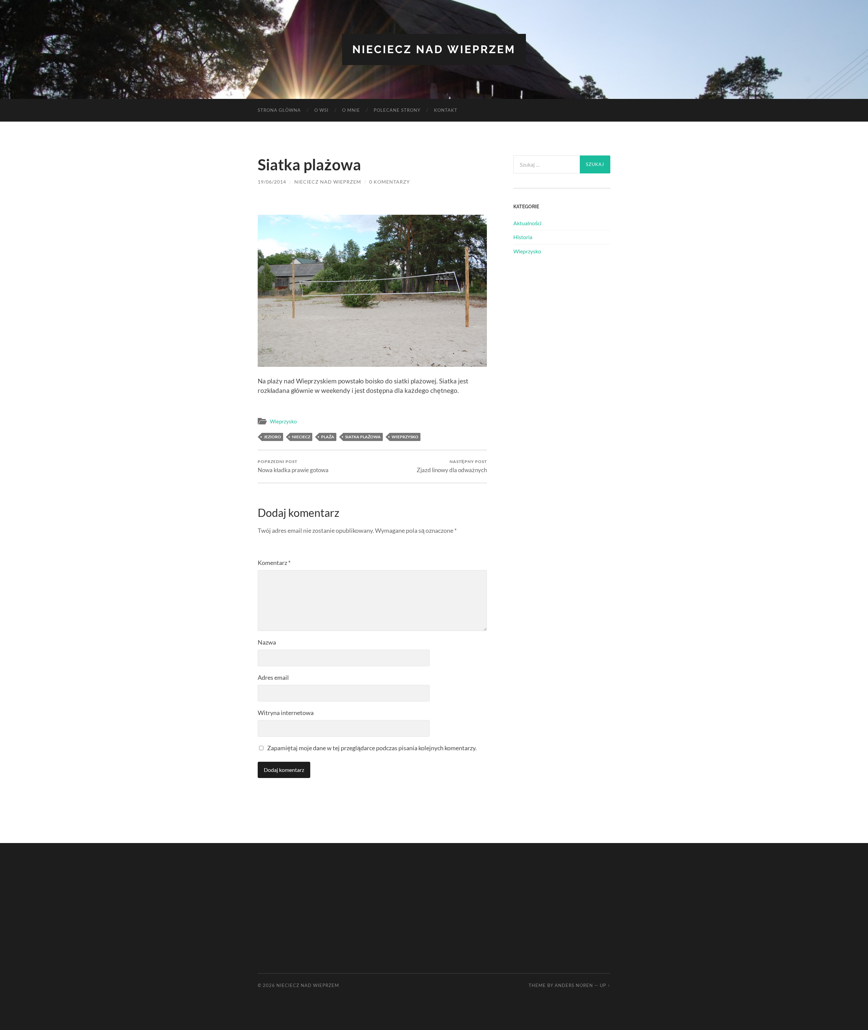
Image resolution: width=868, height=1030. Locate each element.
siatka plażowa (363, 436)
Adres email (273, 677)
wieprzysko (405, 436)
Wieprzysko (283, 421)
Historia (522, 237)
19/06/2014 (272, 182)
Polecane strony (397, 110)
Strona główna (279, 110)
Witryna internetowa (286, 712)
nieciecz (301, 436)
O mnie (351, 110)
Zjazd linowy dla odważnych (452, 466)
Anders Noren (574, 985)
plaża (327, 436)
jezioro (272, 436)
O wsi (321, 110)
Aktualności (527, 223)
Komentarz (274, 562)
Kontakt (445, 110)
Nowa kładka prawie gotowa (293, 466)
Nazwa (267, 642)
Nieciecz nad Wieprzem (434, 49)
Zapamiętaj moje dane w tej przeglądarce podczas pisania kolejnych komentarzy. (372, 748)
